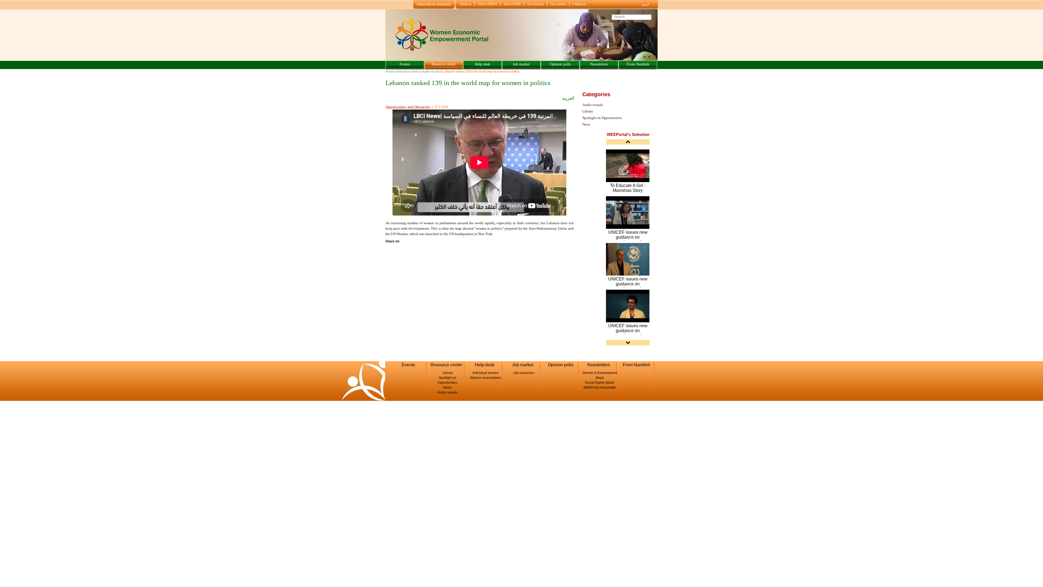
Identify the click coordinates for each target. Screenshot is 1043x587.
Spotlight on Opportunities (602, 118)
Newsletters (599, 64)
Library (587, 111)
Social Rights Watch (599, 383)
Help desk (482, 64)
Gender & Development (599, 373)
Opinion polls (560, 64)
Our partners (558, 4)
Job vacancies (523, 373)
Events (405, 64)
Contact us (579, 4)
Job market (521, 64)
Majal (600, 378)
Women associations (485, 378)
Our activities (535, 4)
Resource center (444, 64)
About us (466, 4)
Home (389, 71)
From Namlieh (638, 64)
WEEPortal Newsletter (599, 387)
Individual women (486, 373)
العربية (568, 98)
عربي (646, 4)
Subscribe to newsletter (434, 4)
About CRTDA (487, 4)
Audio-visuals (431, 71)
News (586, 124)
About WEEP (512, 4)
